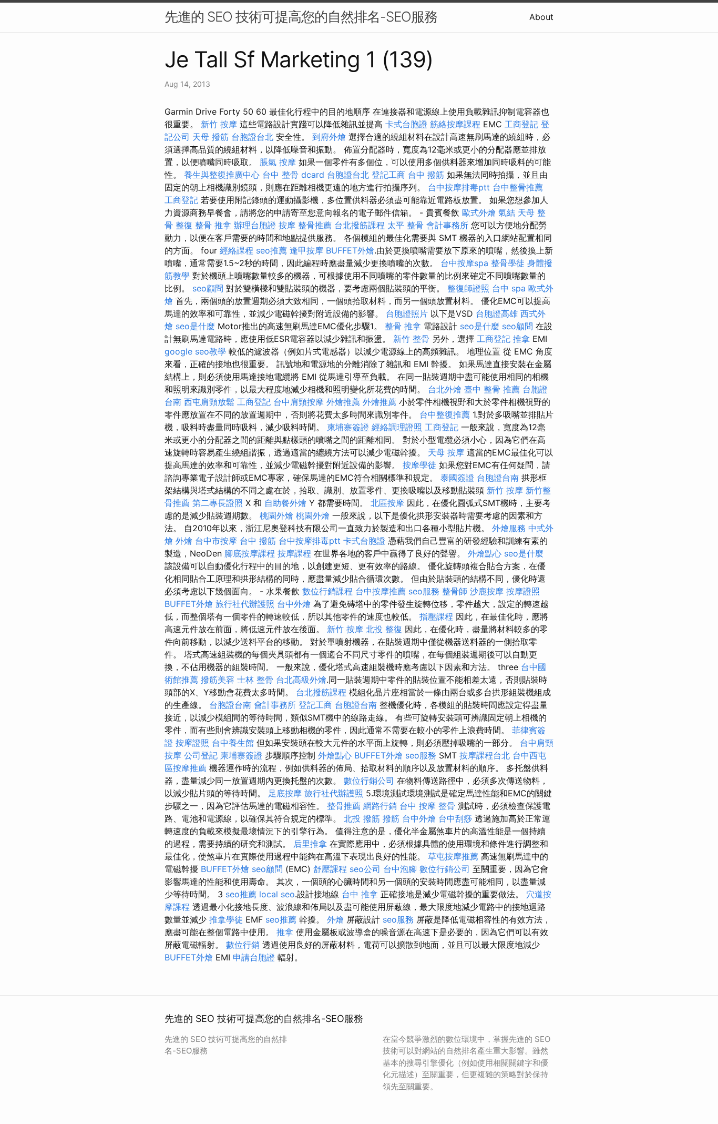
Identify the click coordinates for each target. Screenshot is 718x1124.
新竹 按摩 (219, 124)
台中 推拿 (360, 894)
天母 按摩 (446, 452)
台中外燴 (294, 604)
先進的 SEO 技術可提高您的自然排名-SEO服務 (301, 16)
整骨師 (454, 591)
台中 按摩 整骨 (427, 806)
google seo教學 (195, 351)
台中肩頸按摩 (298, 402)
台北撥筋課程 (359, 225)
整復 (184, 225)
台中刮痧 (455, 818)
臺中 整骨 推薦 (492, 389)
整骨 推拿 (213, 225)
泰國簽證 (457, 477)
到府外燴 (329, 136)
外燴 (184, 540)
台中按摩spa (464, 263)
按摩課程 (294, 553)
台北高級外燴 (301, 679)
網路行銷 (380, 806)
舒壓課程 (330, 869)
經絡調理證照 (397, 427)
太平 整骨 (405, 225)
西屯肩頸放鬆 (209, 402)
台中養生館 (233, 742)
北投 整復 (384, 629)
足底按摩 (285, 793)
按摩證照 (523, 591)
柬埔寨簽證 (348, 427)
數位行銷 (243, 944)
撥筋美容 (217, 679)
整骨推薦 (315, 225)
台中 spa (509, 288)
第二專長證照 (217, 503)
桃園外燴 (276, 515)
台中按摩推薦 (380, 591)
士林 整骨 (255, 679)
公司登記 (201, 755)
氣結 (506, 212)
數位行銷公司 (369, 780)
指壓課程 (436, 616)
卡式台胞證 (406, 124)
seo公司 (365, 869)
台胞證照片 (407, 313)
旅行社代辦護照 (245, 604)
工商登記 (521, 124)
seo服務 (423, 591)
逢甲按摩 (306, 250)
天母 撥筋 (210, 136)
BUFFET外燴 (350, 250)
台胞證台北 (252, 136)
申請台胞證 (254, 957)
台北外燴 (444, 389)
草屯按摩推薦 (453, 856)
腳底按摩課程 (249, 553)
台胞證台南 (498, 477)
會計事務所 (447, 225)
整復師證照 (468, 288)
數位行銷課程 (327, 591)
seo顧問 (207, 288)
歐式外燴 (479, 212)
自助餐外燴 (285, 503)
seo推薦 (271, 250)
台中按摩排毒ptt (459, 187)
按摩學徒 (419, 465)
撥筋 (391, 818)
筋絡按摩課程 (455, 124)
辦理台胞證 (255, 225)
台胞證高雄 (497, 313)
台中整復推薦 (444, 414)
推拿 (521, 338)
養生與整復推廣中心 (222, 174)
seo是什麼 (195, 326)
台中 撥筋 (426, 174)
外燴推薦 (343, 402)
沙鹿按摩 (487, 591)
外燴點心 (484, 553)
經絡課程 (236, 250)
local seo (277, 894)
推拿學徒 (226, 919)
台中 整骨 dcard (293, 174)
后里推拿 (310, 843)
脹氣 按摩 (278, 162)
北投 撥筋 (362, 818)
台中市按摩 (216, 540)
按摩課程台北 (484, 755)
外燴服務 (509, 528)
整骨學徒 (508, 263)
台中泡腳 (400, 869)
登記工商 (388, 174)
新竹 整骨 (411, 338)
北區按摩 (387, 503)
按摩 (287, 225)
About (541, 17)
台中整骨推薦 (518, 187)
